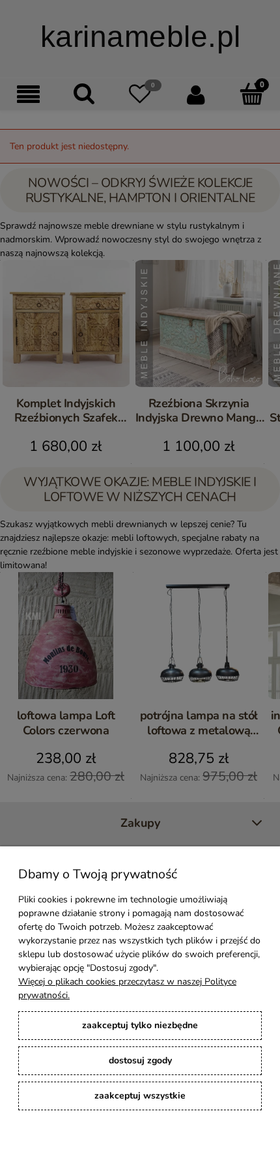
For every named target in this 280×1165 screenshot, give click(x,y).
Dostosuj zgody (140, 1060)
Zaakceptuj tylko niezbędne (140, 1025)
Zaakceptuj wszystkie (140, 1095)
